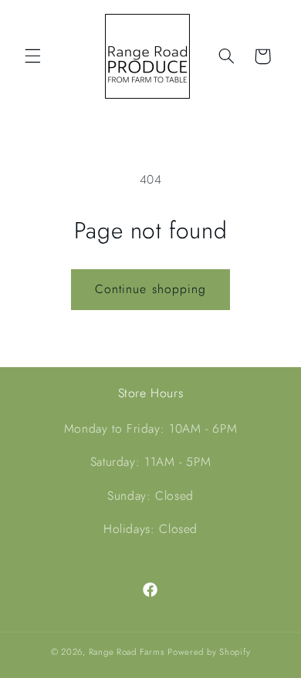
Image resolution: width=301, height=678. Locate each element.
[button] (32, 56)
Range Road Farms (127, 652)
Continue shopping (150, 289)
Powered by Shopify (208, 652)
